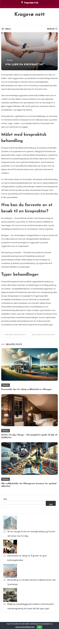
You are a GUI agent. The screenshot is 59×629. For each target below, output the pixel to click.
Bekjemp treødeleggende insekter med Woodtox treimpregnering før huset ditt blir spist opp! (30, 606)
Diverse (10, 60)
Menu (8, 28)
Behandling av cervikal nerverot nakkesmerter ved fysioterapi (31, 582)
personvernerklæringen (25, 627)
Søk (5, 499)
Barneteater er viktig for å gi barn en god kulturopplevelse (26, 558)
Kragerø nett (29, 14)
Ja (39, 627)
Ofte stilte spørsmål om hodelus (16, 334)
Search (51, 28)
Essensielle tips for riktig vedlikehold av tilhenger (26, 389)
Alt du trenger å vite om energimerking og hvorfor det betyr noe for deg (31, 533)
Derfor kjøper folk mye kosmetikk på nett (45, 334)
